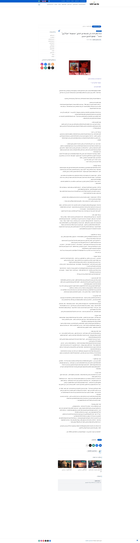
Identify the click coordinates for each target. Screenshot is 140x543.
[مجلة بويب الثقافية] (94, 3)
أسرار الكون (77, 1)
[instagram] (43, 1)
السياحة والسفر (82, 1)
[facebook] (49, 1)
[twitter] (47, 1)
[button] (96, 445)
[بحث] (39, 4)
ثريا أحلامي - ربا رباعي (82, 469)
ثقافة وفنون (64, 4)
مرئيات (53, 54)
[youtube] (45, 1)
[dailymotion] (49, 64)
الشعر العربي (75, 4)
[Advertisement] (70, 16)
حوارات (59, 4)
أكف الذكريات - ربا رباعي (66, 469)
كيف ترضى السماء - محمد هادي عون (95, 470)
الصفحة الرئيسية (82, 4)
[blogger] (52, 64)
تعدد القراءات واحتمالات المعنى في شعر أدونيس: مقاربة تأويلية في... (78, 26)
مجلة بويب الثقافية (96, 39)
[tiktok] (41, 1)
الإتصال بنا (63, 1)
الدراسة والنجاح (50, 4)
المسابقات (68, 1)
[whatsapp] (39, 1)
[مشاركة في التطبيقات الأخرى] (87, 445)
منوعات (72, 1)
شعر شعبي (69, 4)
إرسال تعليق (97, 480)
